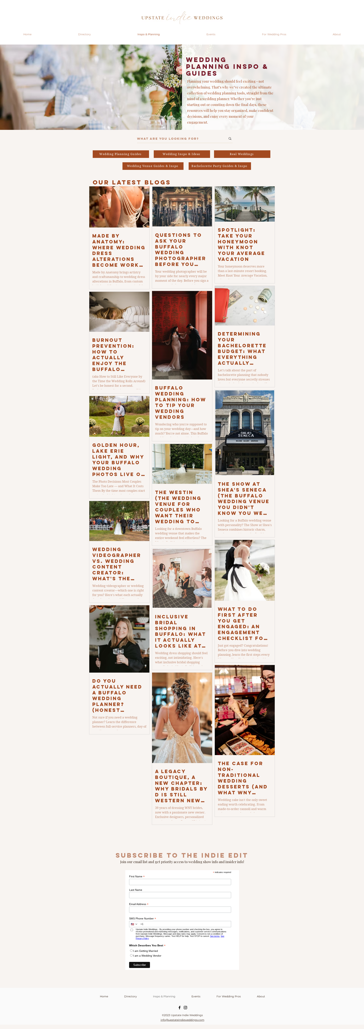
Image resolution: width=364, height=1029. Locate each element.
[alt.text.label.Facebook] (266, 43)
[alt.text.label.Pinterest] (271, 43)
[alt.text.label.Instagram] (260, 43)
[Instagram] (185, 1007)
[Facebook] (179, 1007)
